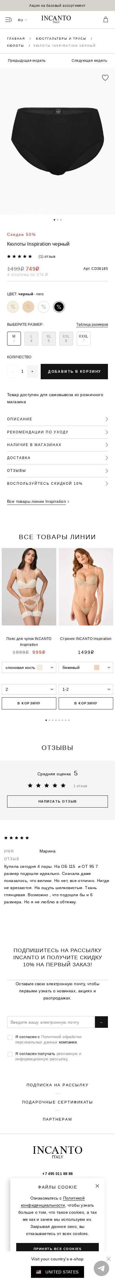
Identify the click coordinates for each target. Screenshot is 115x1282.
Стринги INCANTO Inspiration (86, 638)
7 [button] (65, 719)
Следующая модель (89, 60)
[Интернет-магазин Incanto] (57, 20)
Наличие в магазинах (34, 445)
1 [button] (54, 219)
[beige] (28, 307)
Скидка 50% (21, 234)
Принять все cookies (58, 1249)
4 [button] (56, 719)
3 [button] (61, 219)
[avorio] (13, 307)
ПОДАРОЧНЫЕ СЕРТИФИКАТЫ (57, 1102)
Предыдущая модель (27, 60)
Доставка (19, 458)
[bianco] (44, 307)
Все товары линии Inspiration (36, 501)
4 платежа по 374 (27, 274)
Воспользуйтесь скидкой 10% (45, 483)
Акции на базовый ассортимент (57, 5)
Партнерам (57, 1119)
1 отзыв (80, 786)
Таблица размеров (92, 324)
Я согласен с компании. (48, 1039)
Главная (17, 38)
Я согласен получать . (48, 1056)
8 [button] (69, 719)
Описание (19, 419)
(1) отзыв (47, 256)
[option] (57, 5)
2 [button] (57, 219)
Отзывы (16, 470)
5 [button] (59, 719)
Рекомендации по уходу (38, 432)
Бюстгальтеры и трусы (62, 38)
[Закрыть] (97, 1186)
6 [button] (62, 719)
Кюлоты (16, 46)
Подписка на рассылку (57, 1084)
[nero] (59, 307)
